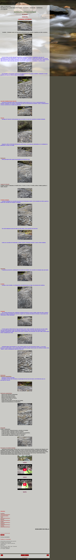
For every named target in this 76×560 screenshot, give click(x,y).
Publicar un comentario (6, 539)
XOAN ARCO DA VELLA (10, 3)
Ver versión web (24, 557)
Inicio (25, 555)
